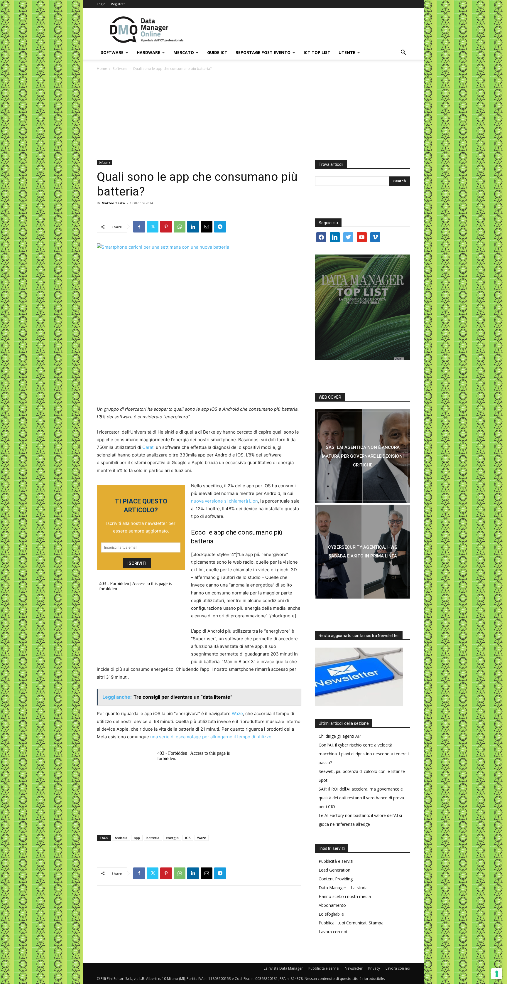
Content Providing (336, 879)
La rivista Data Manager (283, 968)
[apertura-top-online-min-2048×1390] (362, 307)
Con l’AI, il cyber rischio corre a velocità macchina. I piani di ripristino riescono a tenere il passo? (364, 753)
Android (121, 837)
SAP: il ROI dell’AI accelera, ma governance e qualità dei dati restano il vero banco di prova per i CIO (361, 797)
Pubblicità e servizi (336, 861)
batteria (152, 837)
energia (172, 837)
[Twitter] (152, 226)
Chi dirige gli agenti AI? (340, 736)
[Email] (206, 226)
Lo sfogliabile (331, 914)
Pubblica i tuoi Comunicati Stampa (351, 923)
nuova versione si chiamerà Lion (224, 501)
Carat (147, 447)
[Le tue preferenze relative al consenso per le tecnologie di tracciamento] (496, 973)
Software (112, 52)
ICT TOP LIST (317, 52)
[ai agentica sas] (362, 456)
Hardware (148, 52)
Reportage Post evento (263, 52)
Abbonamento (332, 905)
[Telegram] (220, 226)
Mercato (183, 52)
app (137, 837)
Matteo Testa (113, 203)
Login (101, 4)
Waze (237, 713)
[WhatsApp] (179, 226)
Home (102, 68)
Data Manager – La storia (343, 887)
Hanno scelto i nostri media (345, 896)
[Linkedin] (193, 226)
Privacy (374, 968)
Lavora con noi (333, 931)
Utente (347, 52)
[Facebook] (139, 226)
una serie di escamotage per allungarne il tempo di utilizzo (210, 736)
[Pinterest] (166, 226)
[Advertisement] (253, 116)
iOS (188, 837)
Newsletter (354, 968)
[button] (403, 53)
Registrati (118, 4)
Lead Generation (334, 870)
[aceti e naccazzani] (362, 552)
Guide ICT (217, 52)
